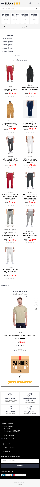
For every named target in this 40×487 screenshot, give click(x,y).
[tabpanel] (20, 322)
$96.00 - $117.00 (8, 51)
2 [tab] (16, 350)
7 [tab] (25, 350)
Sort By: (14, 60)
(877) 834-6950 (9, 439)
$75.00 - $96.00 (8, 48)
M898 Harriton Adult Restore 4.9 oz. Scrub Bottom (30, 160)
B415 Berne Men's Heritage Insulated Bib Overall (10, 125)
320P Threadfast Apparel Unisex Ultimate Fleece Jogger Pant (10, 234)
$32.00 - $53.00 (8, 42)
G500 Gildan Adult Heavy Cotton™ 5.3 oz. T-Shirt (20, 335)
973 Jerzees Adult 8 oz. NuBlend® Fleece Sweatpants (10, 271)
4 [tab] (20, 350)
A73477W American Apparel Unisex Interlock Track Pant (30, 125)
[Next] (26, 296)
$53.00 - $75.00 (8, 45)
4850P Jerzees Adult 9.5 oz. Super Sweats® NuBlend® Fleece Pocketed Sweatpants (29, 197)
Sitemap (20, 484)
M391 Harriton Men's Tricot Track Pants (10, 90)
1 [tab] (14, 350)
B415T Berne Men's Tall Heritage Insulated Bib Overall (30, 89)
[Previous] (14, 296)
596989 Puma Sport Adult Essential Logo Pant (30, 235)
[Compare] (34, 3)
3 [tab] (18, 350)
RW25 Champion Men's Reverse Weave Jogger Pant (10, 160)
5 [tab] (22, 350)
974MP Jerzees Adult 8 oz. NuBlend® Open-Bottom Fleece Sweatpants (10, 197)
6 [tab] (23, 350)
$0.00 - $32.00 (7, 39)
